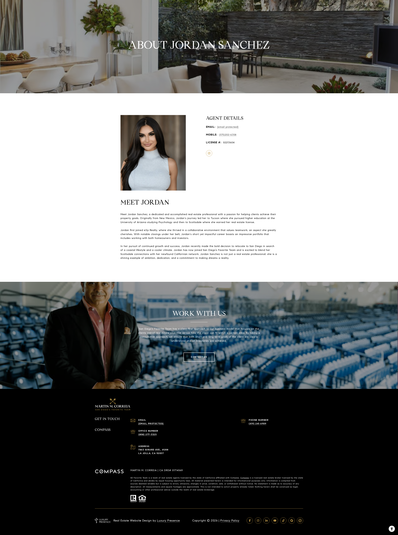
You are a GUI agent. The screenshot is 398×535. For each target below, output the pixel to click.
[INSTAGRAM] (209, 153)
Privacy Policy (229, 520)
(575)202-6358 (227, 134)
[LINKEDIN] (266, 520)
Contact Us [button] (199, 357)
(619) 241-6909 (257, 423)
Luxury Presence (168, 520)
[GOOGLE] (292, 520)
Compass (244, 478)
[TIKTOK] (283, 520)
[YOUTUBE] (275, 520)
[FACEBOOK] (250, 520)
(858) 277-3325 (147, 434)
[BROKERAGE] (300, 520)
